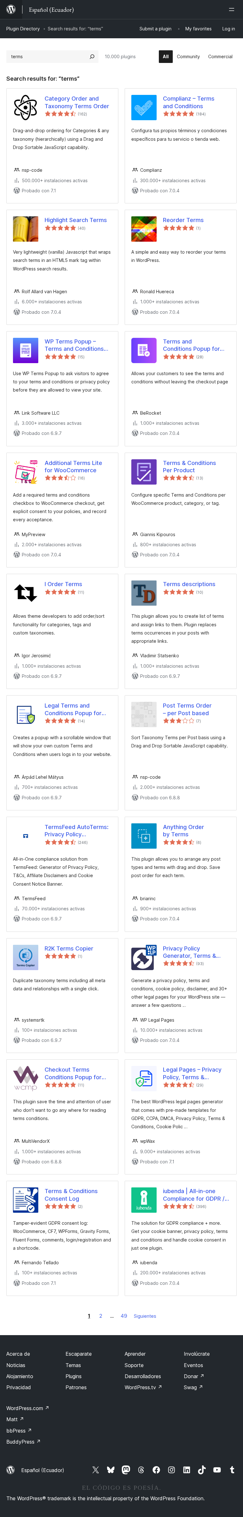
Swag (193, 1387)
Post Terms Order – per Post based (187, 709)
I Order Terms (63, 584)
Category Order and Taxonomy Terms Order (77, 102)
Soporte (134, 1365)
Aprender (135, 1354)
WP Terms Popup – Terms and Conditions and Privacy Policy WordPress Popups (74, 345)
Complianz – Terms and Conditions (189, 102)
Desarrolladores (143, 1376)
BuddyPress (23, 1442)
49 (124, 1316)
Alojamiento (19, 1376)
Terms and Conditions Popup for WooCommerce (191, 345)
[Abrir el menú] (233, 9)
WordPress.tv (143, 1387)
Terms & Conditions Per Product (189, 467)
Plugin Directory (23, 28)
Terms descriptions (189, 584)
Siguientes (145, 1316)
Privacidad (18, 1387)
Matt (15, 1419)
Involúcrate (197, 1354)
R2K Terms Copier (69, 948)
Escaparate (78, 1354)
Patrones (76, 1387)
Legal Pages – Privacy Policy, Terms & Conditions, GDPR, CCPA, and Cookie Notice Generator (192, 1073)
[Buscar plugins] (92, 56)
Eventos (193, 1365)
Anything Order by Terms (183, 831)
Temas (73, 1365)
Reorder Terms (183, 220)
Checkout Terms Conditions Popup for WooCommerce (73, 1073)
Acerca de (18, 1354)
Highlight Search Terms (76, 220)
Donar (194, 1376)
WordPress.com (27, 1408)
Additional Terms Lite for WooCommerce (73, 467)
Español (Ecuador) (42, 1470)
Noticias (15, 1365)
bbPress (19, 1430)
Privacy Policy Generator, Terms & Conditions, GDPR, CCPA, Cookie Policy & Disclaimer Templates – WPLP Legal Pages (194, 952)
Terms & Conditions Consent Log (71, 1195)
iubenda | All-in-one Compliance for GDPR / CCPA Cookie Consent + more (196, 1195)
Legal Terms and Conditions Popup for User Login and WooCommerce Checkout (73, 709)
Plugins (73, 1376)
